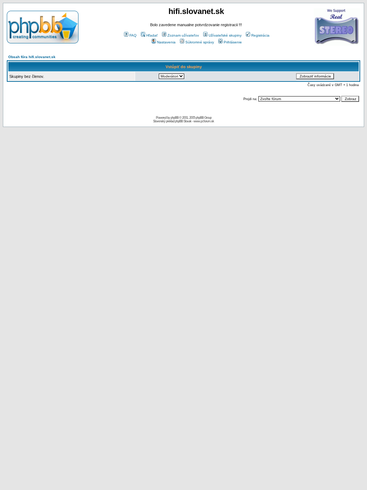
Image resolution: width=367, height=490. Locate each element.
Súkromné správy (199, 42)
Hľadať (152, 35)
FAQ (133, 35)
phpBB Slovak (183, 121)
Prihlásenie (233, 42)
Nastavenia (166, 42)
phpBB (174, 117)
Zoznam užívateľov (183, 35)
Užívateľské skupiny (225, 35)
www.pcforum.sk (204, 121)
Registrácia (260, 35)
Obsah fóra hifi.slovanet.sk (32, 57)
